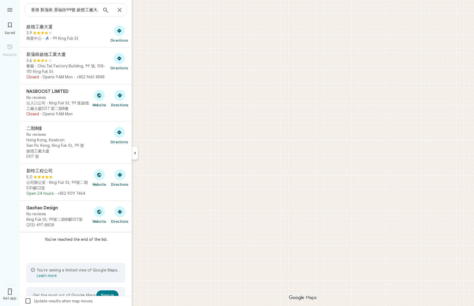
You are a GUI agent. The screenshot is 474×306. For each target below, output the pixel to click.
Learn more (47, 275)
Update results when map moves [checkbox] (58, 301)
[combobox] (64, 10)
